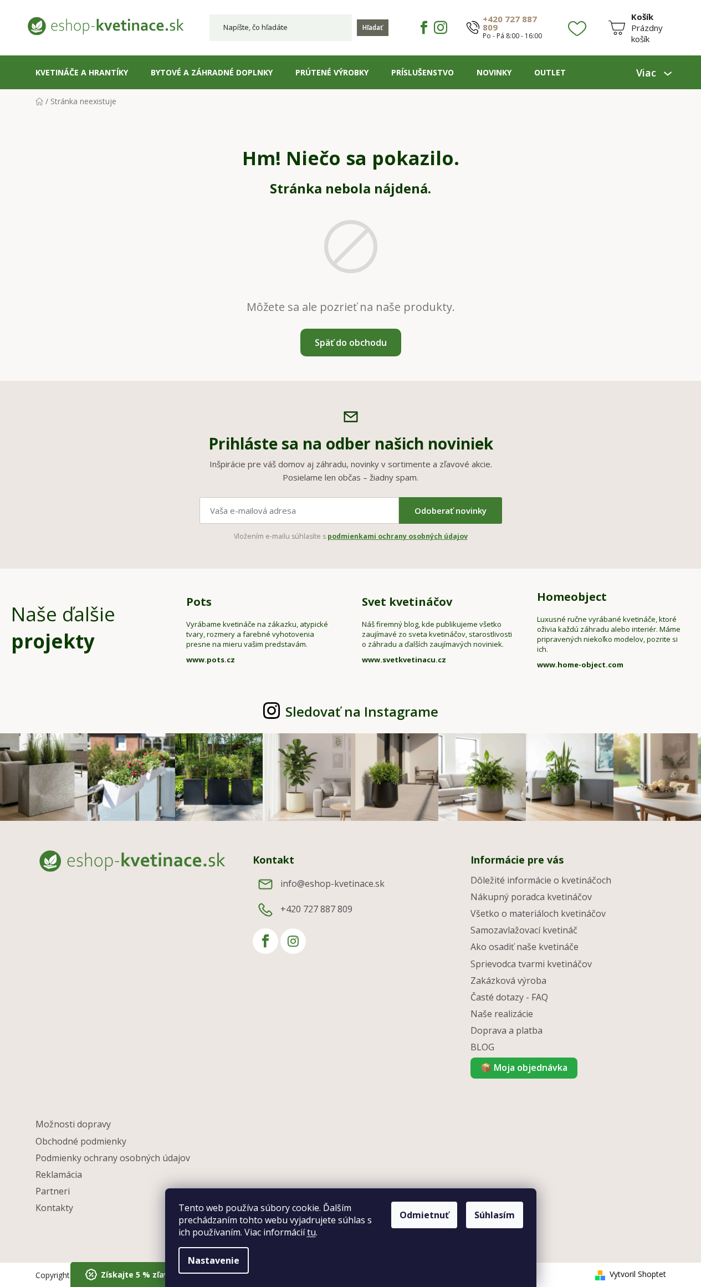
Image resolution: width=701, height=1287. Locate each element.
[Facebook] (424, 27)
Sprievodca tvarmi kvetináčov (531, 964)
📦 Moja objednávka (523, 1067)
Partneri (52, 1191)
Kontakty (54, 1208)
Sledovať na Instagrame (361, 711)
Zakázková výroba (508, 980)
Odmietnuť (424, 1215)
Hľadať (372, 27)
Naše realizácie (501, 1014)
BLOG (482, 1047)
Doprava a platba (506, 1030)
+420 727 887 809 (510, 23)
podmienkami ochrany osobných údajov (398, 536)
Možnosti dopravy (73, 1124)
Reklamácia (58, 1174)
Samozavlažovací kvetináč (523, 930)
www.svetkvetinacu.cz (404, 660)
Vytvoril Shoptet (638, 1274)
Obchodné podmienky (80, 1141)
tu (311, 1232)
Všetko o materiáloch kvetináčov (538, 913)
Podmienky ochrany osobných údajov (112, 1158)
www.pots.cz (210, 660)
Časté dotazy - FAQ (509, 997)
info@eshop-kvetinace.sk (332, 883)
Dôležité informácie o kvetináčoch (540, 880)
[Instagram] (440, 27)
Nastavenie (213, 1260)
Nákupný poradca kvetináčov (531, 897)
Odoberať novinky (451, 510)
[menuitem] (81, 72)
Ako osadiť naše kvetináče (524, 947)
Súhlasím (494, 1215)
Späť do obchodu (351, 342)
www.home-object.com (580, 665)
